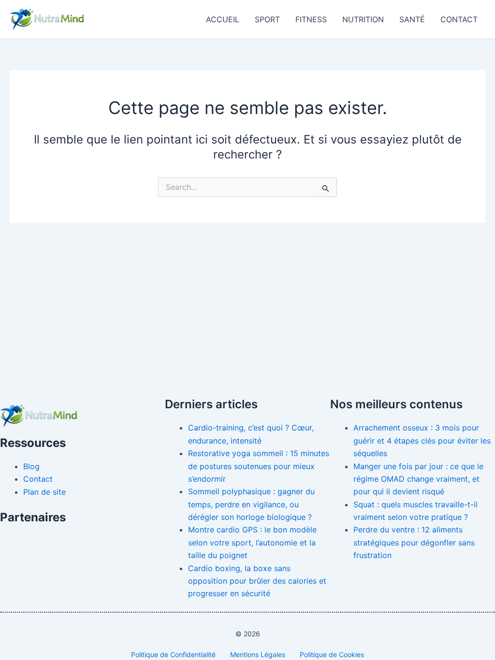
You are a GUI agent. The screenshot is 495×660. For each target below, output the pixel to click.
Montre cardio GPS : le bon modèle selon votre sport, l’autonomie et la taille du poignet (252, 542)
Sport (267, 19)
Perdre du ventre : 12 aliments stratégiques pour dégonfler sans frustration (414, 542)
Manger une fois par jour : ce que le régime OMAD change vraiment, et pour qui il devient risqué (418, 479)
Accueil (222, 19)
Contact (459, 19)
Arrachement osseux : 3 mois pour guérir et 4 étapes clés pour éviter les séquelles (422, 440)
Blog (31, 466)
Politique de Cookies (332, 654)
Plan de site (44, 492)
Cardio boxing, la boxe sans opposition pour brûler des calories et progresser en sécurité (257, 581)
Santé (412, 19)
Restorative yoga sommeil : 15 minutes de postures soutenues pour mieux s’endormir (258, 466)
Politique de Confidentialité (173, 654)
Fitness (311, 19)
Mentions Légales (257, 654)
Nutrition (363, 19)
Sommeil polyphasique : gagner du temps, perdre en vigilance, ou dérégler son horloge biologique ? (251, 504)
